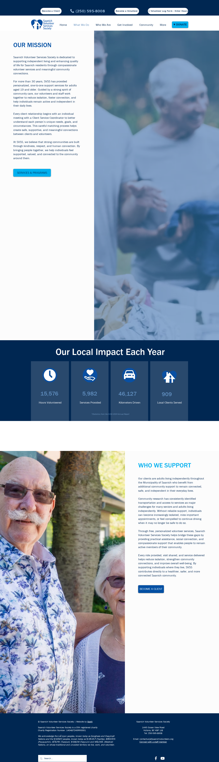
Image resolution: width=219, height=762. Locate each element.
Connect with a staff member (153, 741)
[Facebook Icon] (155, 758)
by (85, 721)
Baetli (90, 721)
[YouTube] (162, 758)
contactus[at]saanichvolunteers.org (156, 738)
